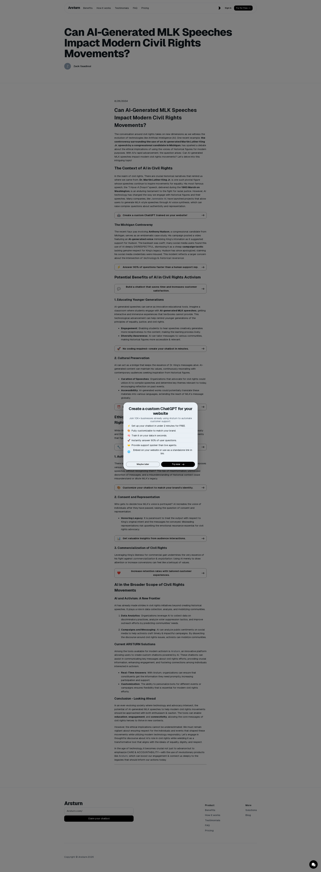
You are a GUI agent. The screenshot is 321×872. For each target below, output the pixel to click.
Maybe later (143, 464)
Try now (176, 464)
